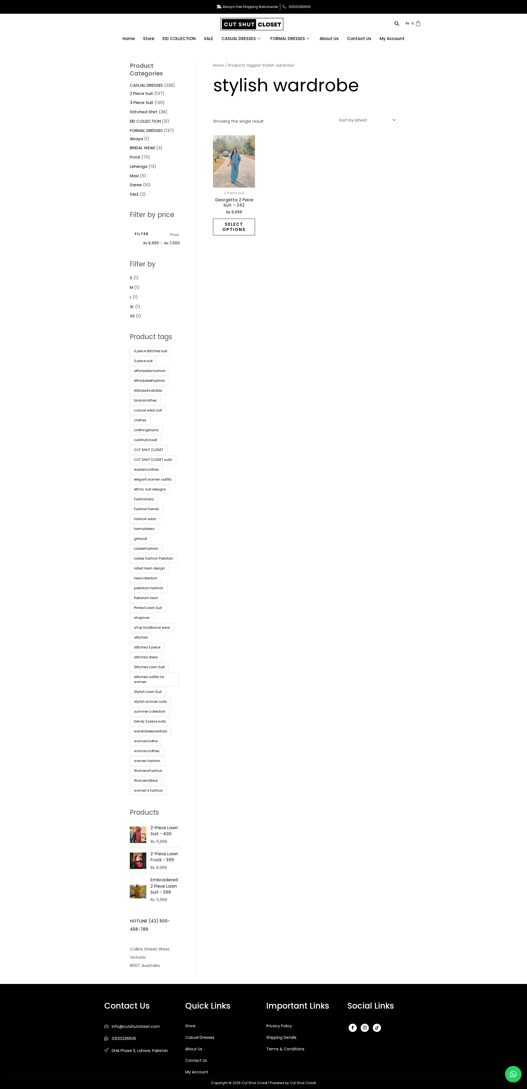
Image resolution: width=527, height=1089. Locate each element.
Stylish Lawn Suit (148, 691)
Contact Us (359, 38)
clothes (140, 420)
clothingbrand (146, 430)
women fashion (147, 760)
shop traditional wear (152, 627)
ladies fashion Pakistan (153, 558)
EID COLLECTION (179, 38)
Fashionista (144, 499)
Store (148, 38)
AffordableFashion (149, 380)
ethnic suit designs (150, 489)
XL (132, 306)
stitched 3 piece (147, 647)
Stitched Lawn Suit (149, 667)
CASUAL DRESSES (239, 38)
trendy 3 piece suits (150, 721)
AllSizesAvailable (148, 390)
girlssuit (140, 538)
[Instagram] (365, 1028)
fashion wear (145, 519)
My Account (392, 38)
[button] (513, 1074)
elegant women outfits (153, 479)
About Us (329, 38)
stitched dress (146, 657)
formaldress (144, 528)
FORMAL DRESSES (287, 38)
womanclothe (146, 741)
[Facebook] (353, 1028)
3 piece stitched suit (150, 351)
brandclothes (145, 400)
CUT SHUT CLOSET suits (153, 459)
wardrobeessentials (150, 731)
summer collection (150, 711)
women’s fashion (148, 790)
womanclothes (146, 751)
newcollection (145, 578)
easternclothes (146, 469)
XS (132, 316)
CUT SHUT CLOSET (148, 449)
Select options (234, 227)
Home (128, 38)
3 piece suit (143, 361)
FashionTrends (146, 509)
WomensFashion (148, 770)
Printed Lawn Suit (148, 607)
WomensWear (146, 780)
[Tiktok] (377, 1028)
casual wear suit (148, 410)
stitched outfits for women (149, 679)
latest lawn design (149, 568)
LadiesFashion (146, 548)
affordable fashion (150, 370)
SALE (208, 38)
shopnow (142, 617)
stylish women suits (150, 701)
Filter (142, 234)
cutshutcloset (145, 440)
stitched (141, 637)
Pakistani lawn (146, 598)
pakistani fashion (148, 588)
